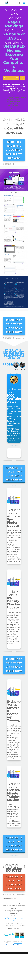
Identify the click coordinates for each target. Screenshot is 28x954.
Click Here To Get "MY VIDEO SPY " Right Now (14, 326)
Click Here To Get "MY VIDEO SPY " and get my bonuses (14, 149)
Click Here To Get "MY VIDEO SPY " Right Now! (14, 882)
